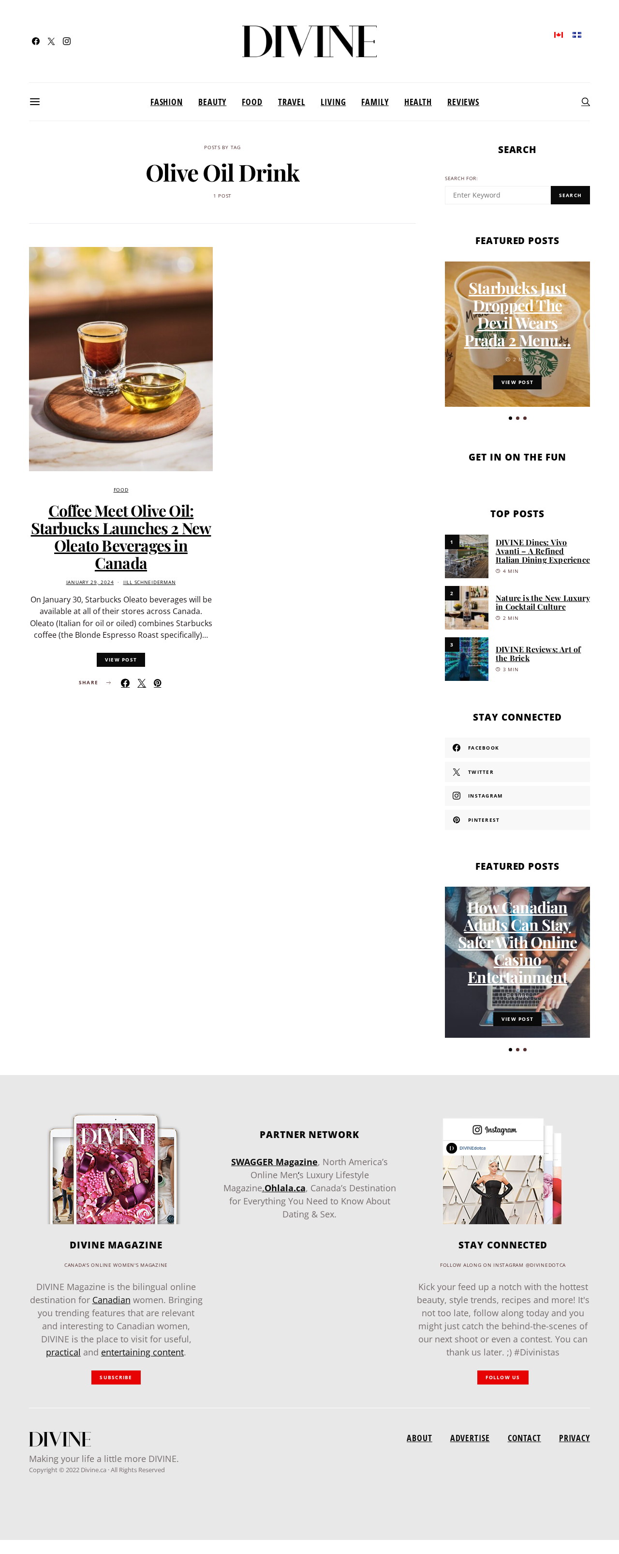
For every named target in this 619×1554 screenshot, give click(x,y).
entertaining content (142, 1352)
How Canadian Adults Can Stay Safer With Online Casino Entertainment (517, 941)
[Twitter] (51, 41)
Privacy (574, 1438)
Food (252, 102)
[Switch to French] (577, 34)
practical (63, 1352)
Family (374, 102)
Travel (291, 102)
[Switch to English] (558, 34)
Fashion (166, 102)
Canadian (111, 1300)
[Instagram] (67, 41)
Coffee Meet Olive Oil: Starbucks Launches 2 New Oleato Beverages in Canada (121, 536)
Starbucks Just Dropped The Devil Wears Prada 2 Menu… (517, 313)
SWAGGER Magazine (274, 1162)
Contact (524, 1438)
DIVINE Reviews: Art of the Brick (538, 653)
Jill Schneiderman (149, 582)
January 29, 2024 (90, 582)
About (419, 1438)
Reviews (463, 102)
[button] (510, 418)
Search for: (461, 178)
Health (418, 102)
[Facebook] (36, 41)
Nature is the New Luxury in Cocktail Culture (543, 602)
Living (333, 102)
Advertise (470, 1438)
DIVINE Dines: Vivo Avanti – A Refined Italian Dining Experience (543, 551)
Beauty (212, 102)
